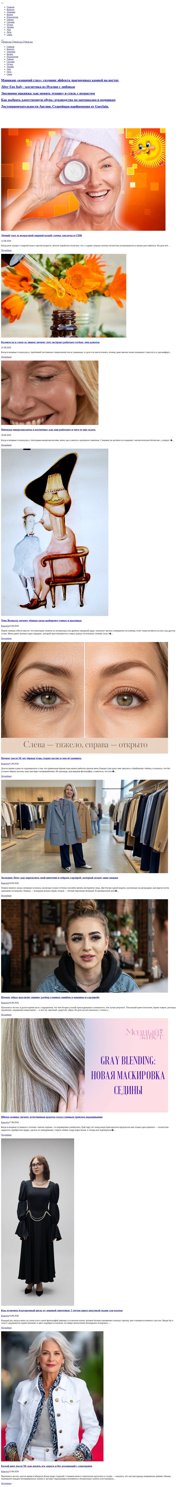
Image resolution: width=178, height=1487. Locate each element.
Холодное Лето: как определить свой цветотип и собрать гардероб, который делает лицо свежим (59, 877)
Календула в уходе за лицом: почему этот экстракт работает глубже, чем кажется (50, 342)
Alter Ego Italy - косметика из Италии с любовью (38, 87)
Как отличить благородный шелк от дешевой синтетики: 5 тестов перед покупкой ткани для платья (62, 1310)
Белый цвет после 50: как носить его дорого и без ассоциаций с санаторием (46, 1466)
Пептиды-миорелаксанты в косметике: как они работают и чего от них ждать (48, 429)
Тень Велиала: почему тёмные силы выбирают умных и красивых (41, 620)
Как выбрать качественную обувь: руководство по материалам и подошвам (58, 100)
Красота (5, 626)
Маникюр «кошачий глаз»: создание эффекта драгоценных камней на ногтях (60, 80)
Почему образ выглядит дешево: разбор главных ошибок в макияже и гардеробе (50, 997)
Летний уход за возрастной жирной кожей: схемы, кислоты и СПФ (41, 235)
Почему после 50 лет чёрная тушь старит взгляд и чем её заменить (41, 758)
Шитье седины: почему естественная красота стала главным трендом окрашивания (51, 1116)
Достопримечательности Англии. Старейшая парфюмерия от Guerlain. (55, 106)
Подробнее (6, 250)
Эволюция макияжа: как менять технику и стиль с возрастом (48, 93)
